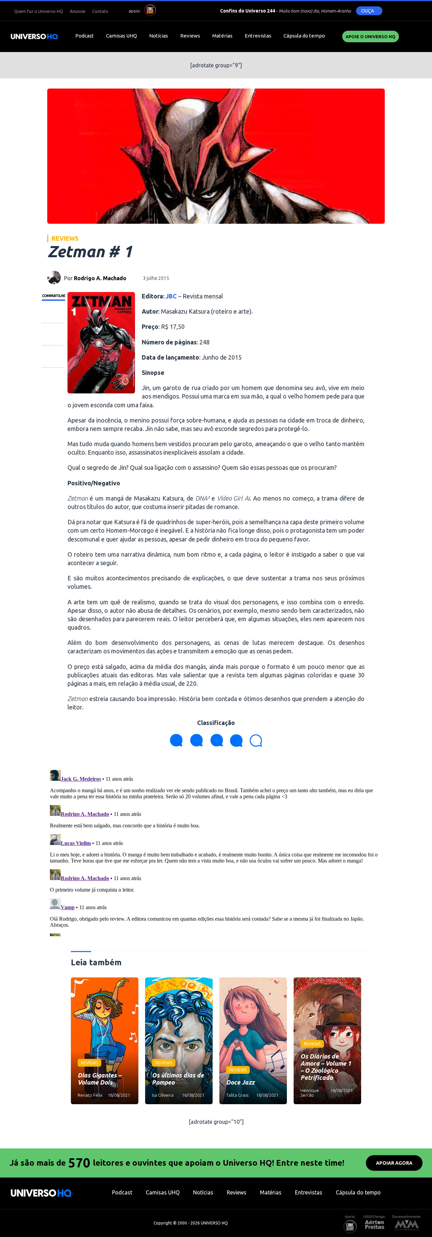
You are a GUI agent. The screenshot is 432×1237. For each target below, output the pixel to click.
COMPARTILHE (53, 296)
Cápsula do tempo (304, 36)
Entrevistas (258, 36)
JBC (171, 296)
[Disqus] (216, 851)
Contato (100, 11)
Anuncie (77, 11)
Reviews (190, 36)
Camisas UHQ (121, 36)
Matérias (222, 36)
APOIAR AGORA (394, 1163)
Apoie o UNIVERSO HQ (371, 36)
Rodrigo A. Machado (100, 278)
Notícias (158, 36)
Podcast (84, 36)
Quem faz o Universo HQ (38, 11)
